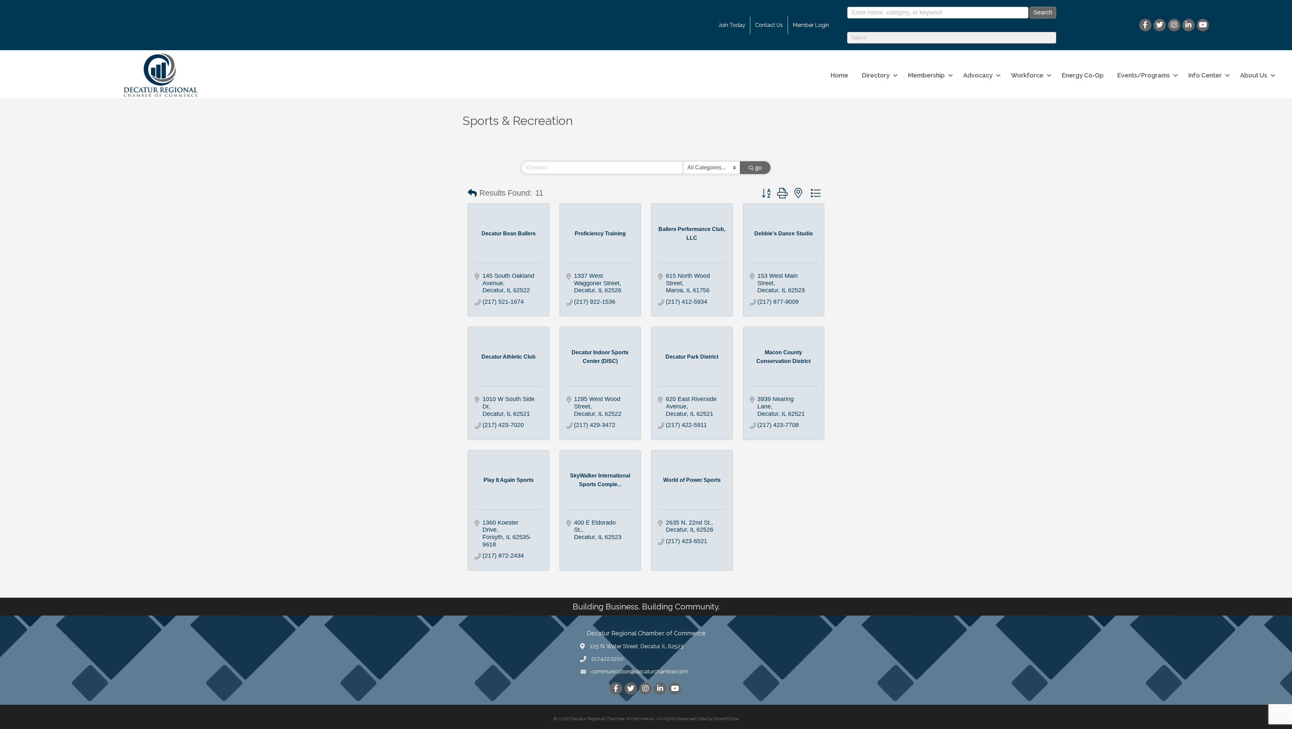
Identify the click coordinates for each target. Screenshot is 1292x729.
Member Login (811, 25)
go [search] (758, 167)
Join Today (731, 25)
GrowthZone (726, 718)
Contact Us (769, 25)
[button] (472, 193)
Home (839, 75)
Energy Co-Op (1083, 75)
